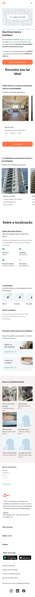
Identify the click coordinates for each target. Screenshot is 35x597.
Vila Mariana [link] (5, 473)
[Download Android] (10, 558)
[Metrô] (7, 297)
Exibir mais (5, 484)
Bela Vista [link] (5, 477)
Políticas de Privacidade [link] (10, 570)
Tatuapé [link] (4, 480)
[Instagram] (11, 591)
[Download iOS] (25, 558)
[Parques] (31, 297)
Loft (3, 29)
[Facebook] (23, 591)
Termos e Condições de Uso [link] (11, 574)
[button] (7, 297)
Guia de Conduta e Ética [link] (10, 578)
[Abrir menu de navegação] (31, 3)
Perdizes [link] (4, 475)
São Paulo (20, 29)
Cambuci (29, 29)
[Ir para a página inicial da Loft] (4, 3)
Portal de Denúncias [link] (8, 565)
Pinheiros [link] (4, 470)
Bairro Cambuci (27, 39)
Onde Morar (11, 29)
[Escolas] (19, 297)
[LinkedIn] (17, 591)
